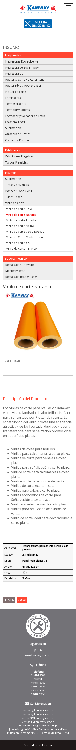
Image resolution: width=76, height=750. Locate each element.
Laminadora (13, 98)
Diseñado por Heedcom (38, 745)
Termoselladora (15, 104)
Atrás (10, 599)
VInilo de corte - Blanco (21, 248)
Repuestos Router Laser (21, 277)
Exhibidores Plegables (19, 156)
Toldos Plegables (16, 162)
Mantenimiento (15, 271)
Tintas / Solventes (17, 185)
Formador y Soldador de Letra (25, 116)
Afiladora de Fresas (18, 134)
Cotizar (22, 599)
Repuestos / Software (19, 265)
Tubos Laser (13, 197)
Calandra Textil (15, 122)
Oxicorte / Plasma (17, 140)
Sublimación (13, 179)
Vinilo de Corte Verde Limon (24, 237)
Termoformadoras (17, 110)
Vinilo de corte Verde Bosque (25, 231)
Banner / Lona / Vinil (18, 191)
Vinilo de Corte (14, 203)
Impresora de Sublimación (22, 67)
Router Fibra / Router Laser (23, 86)
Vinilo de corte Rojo (19, 209)
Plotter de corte (15, 92)
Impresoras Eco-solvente (21, 61)
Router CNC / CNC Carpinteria (24, 79)
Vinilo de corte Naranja (21, 215)
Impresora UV (14, 73)
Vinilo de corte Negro (20, 226)
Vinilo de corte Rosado (21, 220)
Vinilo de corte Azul (18, 243)
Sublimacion (13, 128)
